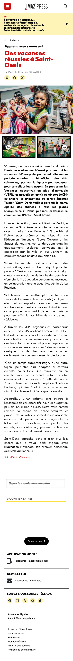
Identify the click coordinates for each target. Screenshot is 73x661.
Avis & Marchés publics (21, 618)
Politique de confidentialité (22, 650)
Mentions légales (17, 642)
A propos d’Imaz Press (20, 629)
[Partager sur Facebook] (14, 77)
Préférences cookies (19, 646)
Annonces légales (18, 614)
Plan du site (14, 638)
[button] (7, 6)
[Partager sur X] (22, 77)
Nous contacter (16, 634)
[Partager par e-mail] (7, 77)
